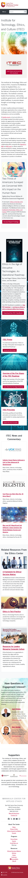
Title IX (14, 861)
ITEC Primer (7, 339)
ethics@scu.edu (16, 736)
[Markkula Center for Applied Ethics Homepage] (13, 6)
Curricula (14, 857)
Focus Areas (14, 839)
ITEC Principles (9, 410)
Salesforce (23, 144)
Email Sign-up (14, 843)
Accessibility (14, 859)
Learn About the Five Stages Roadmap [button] (13, 386)
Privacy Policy (14, 829)
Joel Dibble (16, 709)
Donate (14, 833)
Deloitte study (6, 117)
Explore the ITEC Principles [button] (11, 422)
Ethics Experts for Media (14, 831)
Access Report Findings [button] (11, 222)
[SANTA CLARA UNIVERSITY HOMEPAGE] (14, 868)
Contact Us (14, 815)
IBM (2, 146)
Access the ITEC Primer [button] (10, 350)
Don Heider (16, 727)
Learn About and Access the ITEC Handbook (14, 72)
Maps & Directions (14, 813)
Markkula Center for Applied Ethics (14, 800)
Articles (14, 853)
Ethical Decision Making (14, 851)
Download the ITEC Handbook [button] (13, 313)
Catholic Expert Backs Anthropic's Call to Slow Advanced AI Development (14, 462)
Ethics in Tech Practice (12, 611)
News (14, 827)
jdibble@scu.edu (16, 720)
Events (14, 841)
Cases (14, 855)
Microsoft (9, 146)
